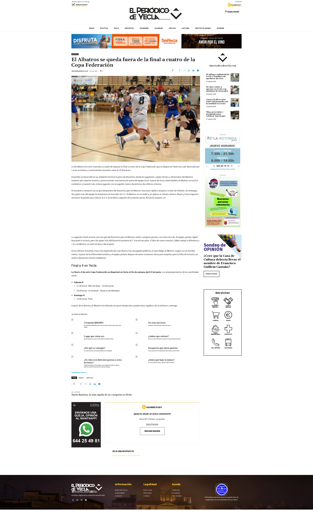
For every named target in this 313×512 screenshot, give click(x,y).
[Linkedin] (193, 70)
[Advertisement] (136, 219)
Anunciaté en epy (82, 5)
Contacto (238, 1)
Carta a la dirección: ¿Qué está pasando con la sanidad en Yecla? (217, 101)
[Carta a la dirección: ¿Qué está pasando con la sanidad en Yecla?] (235, 102)
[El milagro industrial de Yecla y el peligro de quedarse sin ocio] (235, 77)
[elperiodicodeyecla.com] (223, 57)
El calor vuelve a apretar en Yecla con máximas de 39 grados (217, 89)
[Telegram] (198, 70)
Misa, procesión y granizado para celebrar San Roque (215, 114)
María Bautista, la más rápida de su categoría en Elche (101, 394)
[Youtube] (85, 500)
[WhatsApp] (189, 70)
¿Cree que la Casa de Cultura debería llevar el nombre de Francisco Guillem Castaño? (222, 261)
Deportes (75, 54)
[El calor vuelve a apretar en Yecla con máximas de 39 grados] (235, 90)
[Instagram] (81, 500)
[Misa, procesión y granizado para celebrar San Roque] (235, 115)
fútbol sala (89, 378)
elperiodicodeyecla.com (79, 71)
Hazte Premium (152, 424)
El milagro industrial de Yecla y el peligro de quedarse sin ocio (217, 76)
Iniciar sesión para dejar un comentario (126, 455)
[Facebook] (179, 70)
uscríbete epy (236, 5)
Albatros (81, 378)
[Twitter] (184, 70)
